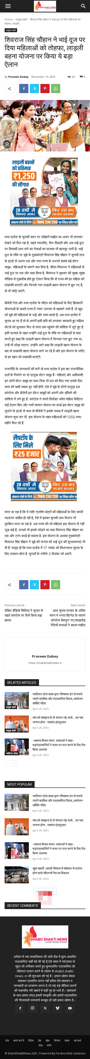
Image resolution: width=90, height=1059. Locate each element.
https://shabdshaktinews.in (45, 662)
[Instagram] (32, 1008)
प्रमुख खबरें (21, 19)
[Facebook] (23, 88)
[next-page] (15, 763)
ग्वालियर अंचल (12, 753)
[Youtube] (70, 1008)
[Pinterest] (45, 88)
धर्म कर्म (77, 1040)
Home (9, 19)
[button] (7, 6)
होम (7, 1040)
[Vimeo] (57, 1008)
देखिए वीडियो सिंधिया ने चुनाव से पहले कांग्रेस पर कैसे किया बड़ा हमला (24, 615)
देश (39, 1040)
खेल (48, 1040)
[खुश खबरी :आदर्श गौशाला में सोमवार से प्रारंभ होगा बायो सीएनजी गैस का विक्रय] (17, 874)
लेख (40, 1045)
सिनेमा (57, 1040)
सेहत (67, 1040)
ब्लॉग (49, 1045)
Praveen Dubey (18, 76)
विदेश (31, 1040)
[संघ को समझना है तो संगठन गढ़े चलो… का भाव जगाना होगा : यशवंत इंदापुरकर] (17, 724)
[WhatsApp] (55, 88)
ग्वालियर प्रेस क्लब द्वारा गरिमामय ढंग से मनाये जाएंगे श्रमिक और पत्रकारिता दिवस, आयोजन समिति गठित (58, 698)
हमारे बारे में (18, 1040)
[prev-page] (7, 763)
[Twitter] (34, 88)
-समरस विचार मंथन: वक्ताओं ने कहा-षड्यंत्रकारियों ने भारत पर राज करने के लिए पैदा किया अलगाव (59, 745)
